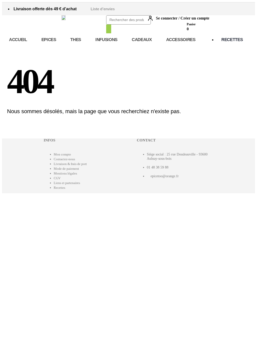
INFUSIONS (106, 39)
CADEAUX (142, 39)
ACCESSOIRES (181, 39)
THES (75, 39)
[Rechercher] (108, 29)
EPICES (48, 39)
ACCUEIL (18, 39)
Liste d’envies (103, 9)
